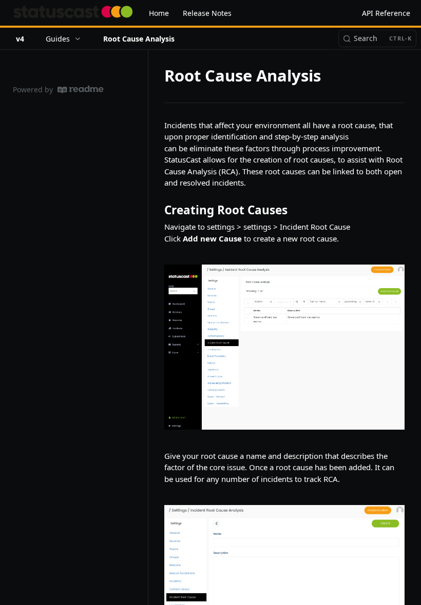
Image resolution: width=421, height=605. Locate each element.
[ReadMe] (81, 89)
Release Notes (207, 13)
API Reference (386, 13)
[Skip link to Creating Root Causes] (157, 210)
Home (159, 13)
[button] (284, 346)
